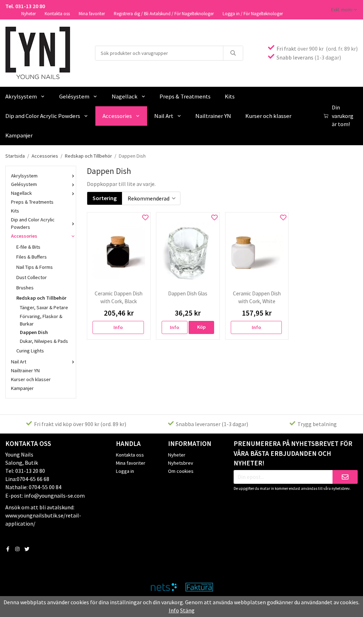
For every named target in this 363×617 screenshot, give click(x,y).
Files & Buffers (31, 257)
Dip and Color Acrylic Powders (33, 223)
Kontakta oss (57, 14)
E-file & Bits (28, 247)
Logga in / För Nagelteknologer (253, 14)
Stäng (187, 610)
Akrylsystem (24, 175)
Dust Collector (31, 277)
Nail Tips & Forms (34, 267)
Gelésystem (74, 96)
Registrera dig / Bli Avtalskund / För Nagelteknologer (164, 14)
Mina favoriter (92, 14)
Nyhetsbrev (180, 463)
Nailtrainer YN (213, 116)
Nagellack (125, 96)
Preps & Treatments (185, 96)
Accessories (117, 116)
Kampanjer (22, 388)
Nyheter (28, 14)
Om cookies (181, 471)
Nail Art (163, 116)
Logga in (125, 471)
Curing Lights (30, 350)
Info (118, 327)
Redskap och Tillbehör (41, 298)
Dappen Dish (34, 332)
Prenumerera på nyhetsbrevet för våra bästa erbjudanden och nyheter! (293, 453)
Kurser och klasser (268, 116)
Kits (230, 96)
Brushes (25, 287)
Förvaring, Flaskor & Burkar (41, 320)
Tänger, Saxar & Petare (44, 307)
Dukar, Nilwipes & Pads (44, 341)
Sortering (105, 198)
